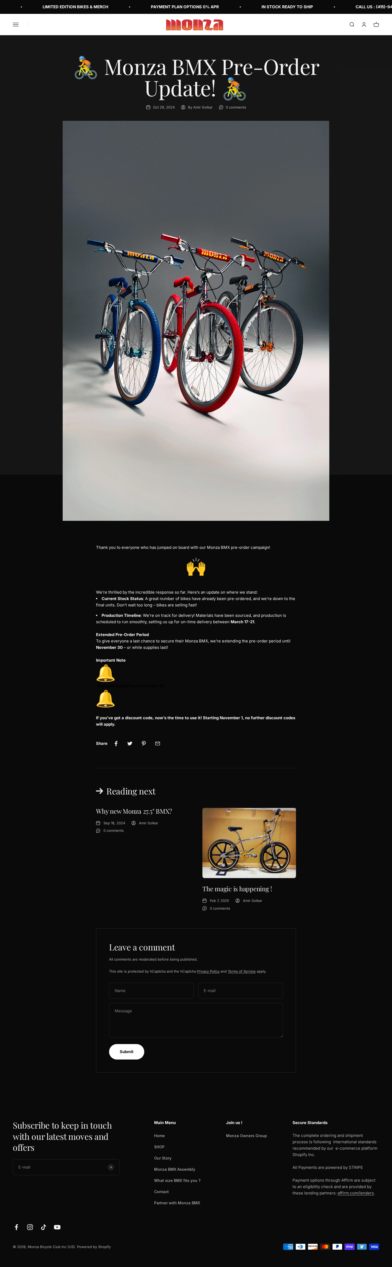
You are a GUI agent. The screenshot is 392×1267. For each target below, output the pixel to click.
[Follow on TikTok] (43, 1227)
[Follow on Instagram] (30, 1227)
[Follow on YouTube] (57, 1227)
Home (159, 1135)
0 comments (236, 107)
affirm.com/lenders (356, 1193)
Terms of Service (242, 971)
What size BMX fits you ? (177, 1180)
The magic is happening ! (237, 888)
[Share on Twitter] (130, 743)
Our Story (162, 1158)
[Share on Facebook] (116, 743)
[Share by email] (157, 743)
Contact (161, 1191)
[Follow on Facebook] (16, 1227)
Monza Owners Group (246, 1135)
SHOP (159, 1147)
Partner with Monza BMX (177, 1203)
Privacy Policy (208, 971)
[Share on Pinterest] (143, 743)
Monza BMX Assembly (174, 1169)
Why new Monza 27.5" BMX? (134, 811)
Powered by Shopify (94, 1247)
